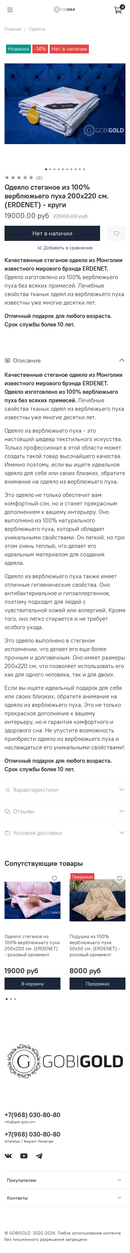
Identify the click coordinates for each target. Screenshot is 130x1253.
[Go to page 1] (7, 999)
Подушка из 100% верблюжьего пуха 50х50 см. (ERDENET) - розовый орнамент (95, 945)
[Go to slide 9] (80, 169)
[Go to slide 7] (71, 169)
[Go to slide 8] (75, 169)
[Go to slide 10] (84, 169)
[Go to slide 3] (54, 169)
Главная (13, 29)
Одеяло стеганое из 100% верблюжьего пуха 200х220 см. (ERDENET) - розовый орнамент (32, 945)
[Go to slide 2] (50, 169)
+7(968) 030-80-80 (32, 1115)
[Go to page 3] (15, 999)
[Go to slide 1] (46, 169)
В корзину (32, 984)
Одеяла (37, 29)
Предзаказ (97, 984)
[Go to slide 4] (59, 169)
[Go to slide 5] (63, 169)
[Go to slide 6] (67, 169)
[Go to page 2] (11, 999)
